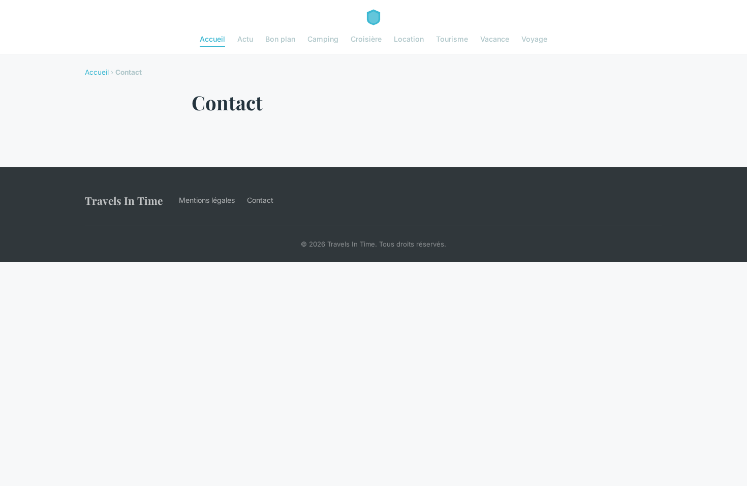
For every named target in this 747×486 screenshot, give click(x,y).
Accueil (212, 39)
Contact (260, 200)
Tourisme (452, 39)
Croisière (366, 39)
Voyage (534, 39)
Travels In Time (124, 200)
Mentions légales (207, 200)
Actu (245, 39)
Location (409, 39)
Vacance (494, 39)
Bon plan (280, 39)
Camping (322, 39)
